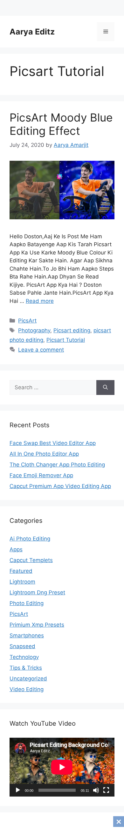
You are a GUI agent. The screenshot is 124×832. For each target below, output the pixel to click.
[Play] (18, 790)
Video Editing (27, 689)
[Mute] (96, 790)
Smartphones (27, 635)
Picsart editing (71, 330)
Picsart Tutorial (65, 340)
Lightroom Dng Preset (37, 592)
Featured (21, 571)
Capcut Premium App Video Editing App (60, 486)
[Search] (105, 387)
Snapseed (22, 646)
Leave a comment (41, 350)
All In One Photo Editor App (44, 454)
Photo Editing (27, 603)
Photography (34, 330)
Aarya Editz (32, 31)
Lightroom (22, 582)
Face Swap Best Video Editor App (53, 443)
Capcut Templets (31, 560)
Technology (24, 657)
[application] (62, 767)
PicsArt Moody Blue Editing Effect (61, 124)
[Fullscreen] (106, 790)
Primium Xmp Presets (37, 625)
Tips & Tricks (26, 668)
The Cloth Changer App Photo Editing (57, 464)
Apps (16, 549)
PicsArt (27, 320)
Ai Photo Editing (30, 538)
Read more (40, 301)
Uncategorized (28, 678)
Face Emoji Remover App (41, 475)
